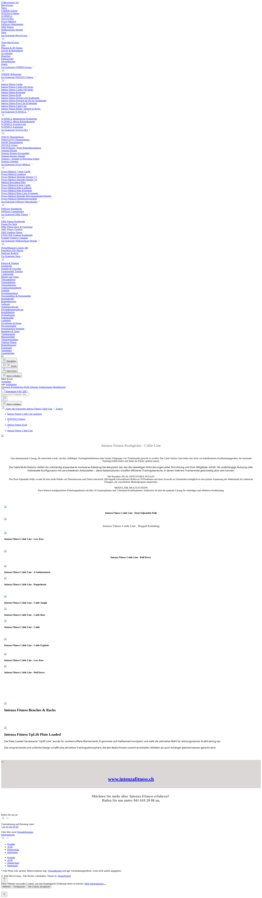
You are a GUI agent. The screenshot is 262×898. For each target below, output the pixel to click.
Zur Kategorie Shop (11, 256)
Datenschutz (13, 849)
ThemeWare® (64, 876)
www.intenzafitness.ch (131, 779)
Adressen (34, 387)
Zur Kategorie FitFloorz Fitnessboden (19, 201)
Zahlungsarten (46, 387)
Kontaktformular (25, 832)
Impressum (12, 852)
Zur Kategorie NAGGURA (14, 130)
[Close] (4, 894)
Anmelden (6, 381)
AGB (10, 847)
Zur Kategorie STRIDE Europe (16, 67)
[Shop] (2, 356)
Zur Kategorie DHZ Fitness (14, 214)
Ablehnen (6, 887)
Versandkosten (55, 871)
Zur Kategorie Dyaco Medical (16, 164)
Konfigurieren (19, 887)
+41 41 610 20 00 (9, 827)
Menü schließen (14, 376)
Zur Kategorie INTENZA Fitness (17, 77)
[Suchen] (4, 398)
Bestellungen (59, 387)
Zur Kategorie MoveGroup (14, 35)
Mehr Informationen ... (95, 883)
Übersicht (6, 387)
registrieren (11, 384)
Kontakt (11, 844)
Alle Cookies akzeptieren (39, 887)
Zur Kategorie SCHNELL (14, 112)
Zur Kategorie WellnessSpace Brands (19, 241)
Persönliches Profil (20, 387)
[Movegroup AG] (10, 2)
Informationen (8, 834)
